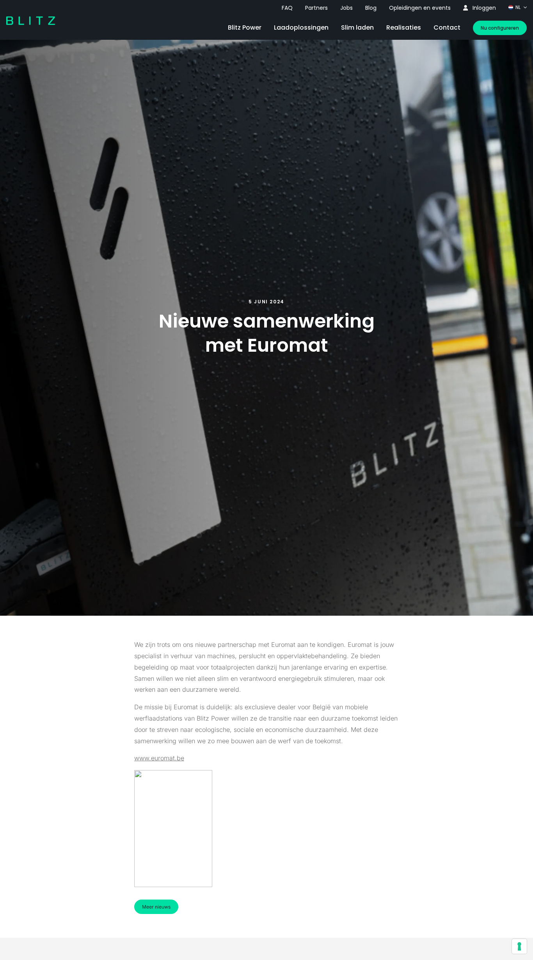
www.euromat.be (159, 758)
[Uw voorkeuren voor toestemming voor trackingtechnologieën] (519, 946)
